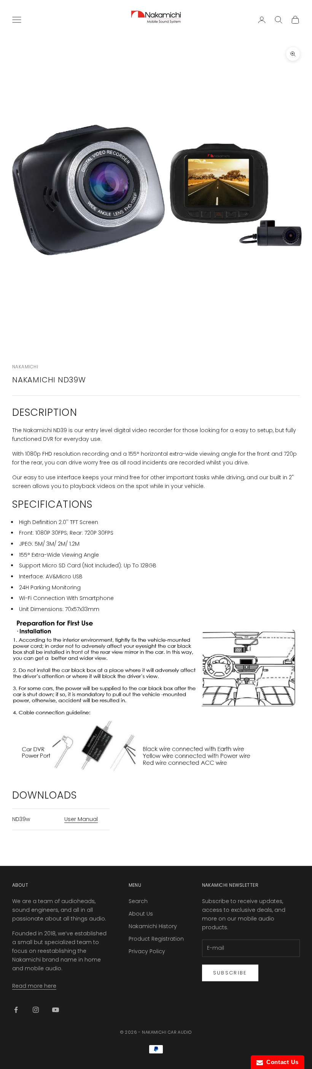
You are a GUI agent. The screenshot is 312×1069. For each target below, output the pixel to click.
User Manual (81, 819)
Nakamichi (25, 366)
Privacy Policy (147, 951)
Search (138, 901)
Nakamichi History (153, 926)
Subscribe (230, 972)
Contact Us (281, 1062)
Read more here (34, 986)
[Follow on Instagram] (36, 1010)
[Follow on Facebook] (16, 1010)
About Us (141, 913)
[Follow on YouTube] (55, 1010)
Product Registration (156, 939)
